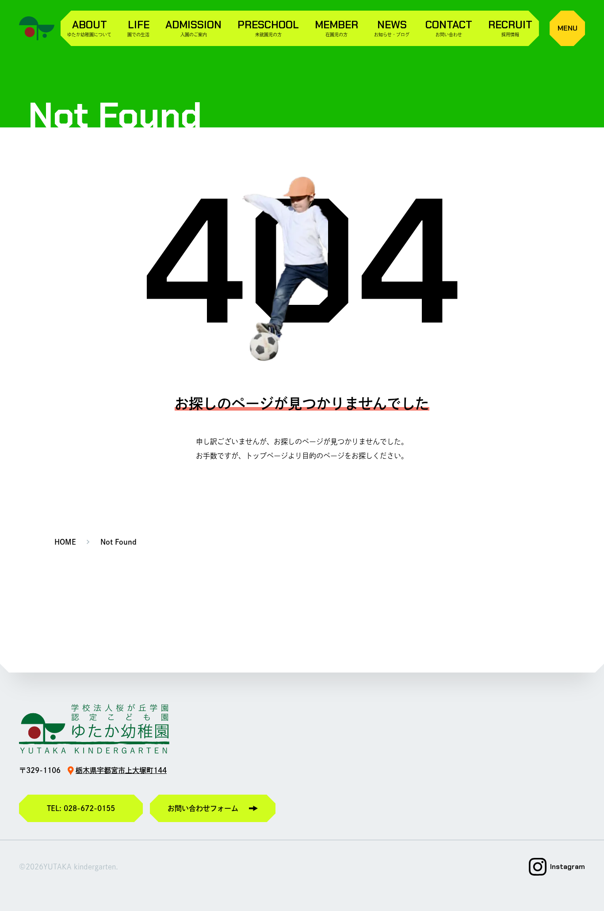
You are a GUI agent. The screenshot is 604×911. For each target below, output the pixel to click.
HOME (65, 542)
